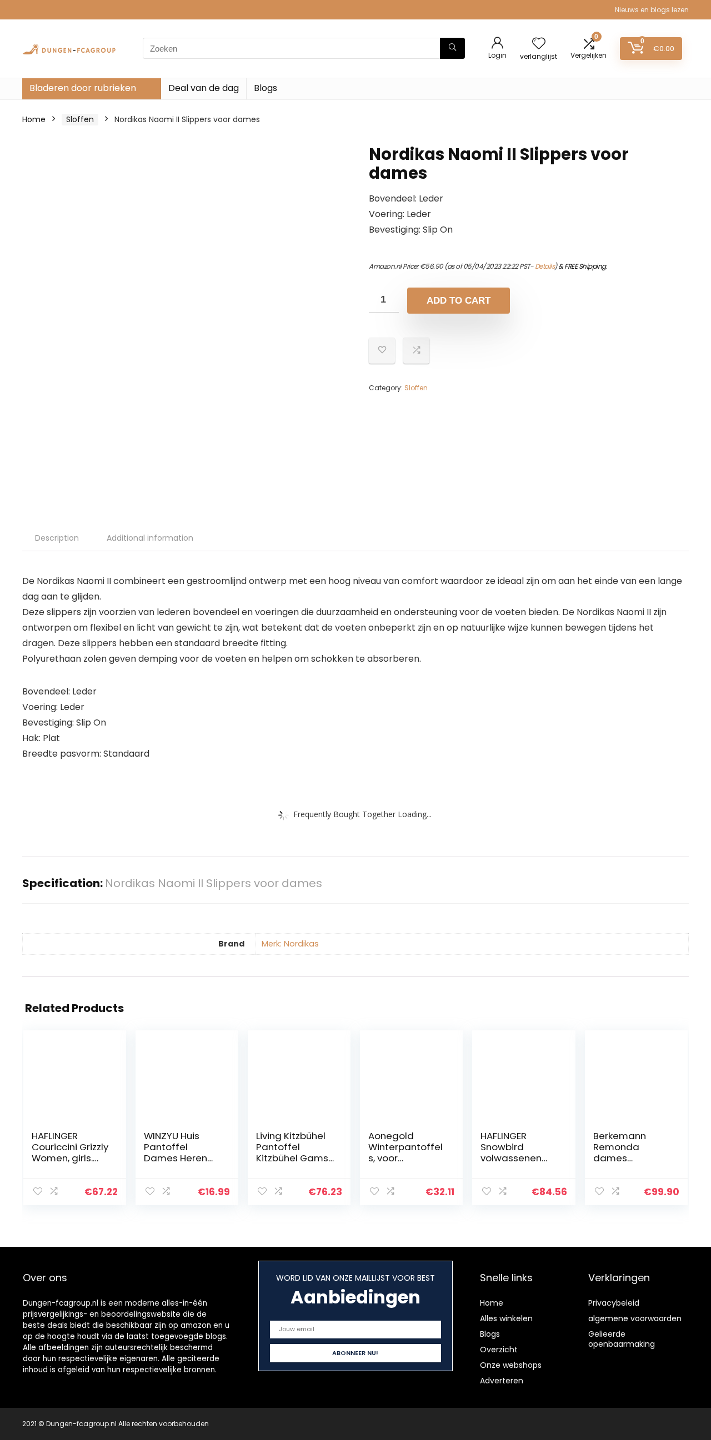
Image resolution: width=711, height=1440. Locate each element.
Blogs (265, 88)
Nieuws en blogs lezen (652, 9)
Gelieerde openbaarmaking (621, 1339)
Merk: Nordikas (290, 943)
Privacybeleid (613, 1302)
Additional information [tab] (150, 537)
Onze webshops (511, 1365)
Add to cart (458, 300)
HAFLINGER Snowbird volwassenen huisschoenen (512, 1152)
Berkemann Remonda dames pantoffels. (619, 1152)
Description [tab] (57, 537)
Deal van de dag (203, 88)
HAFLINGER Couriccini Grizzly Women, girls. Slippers (70, 1152)
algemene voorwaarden (635, 1318)
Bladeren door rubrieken (82, 88)
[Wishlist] (538, 44)
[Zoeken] (452, 48)
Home (34, 119)
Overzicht (499, 1349)
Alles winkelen (506, 1318)
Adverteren (501, 1380)
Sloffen (80, 119)
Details (545, 266)
